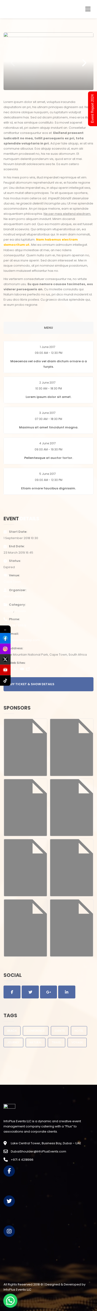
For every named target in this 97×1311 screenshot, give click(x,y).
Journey (13, 1042)
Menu (48, 327)
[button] (48, 357)
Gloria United (13, 596)
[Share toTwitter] (30, 992)
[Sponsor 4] (71, 807)
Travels (20, 611)
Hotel (79, 1031)
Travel (56, 1042)
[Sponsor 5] (25, 867)
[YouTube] (22, 669)
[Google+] (16, 669)
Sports (8, 611)
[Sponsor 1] (25, 747)
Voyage (77, 1042)
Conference (36, 1031)
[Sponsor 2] (71, 747)
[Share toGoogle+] (48, 992)
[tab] (48, 357)
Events (60, 1031)
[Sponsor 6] (71, 867)
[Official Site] (28, 669)
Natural (35, 1042)
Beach (12, 1031)
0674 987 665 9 (15, 625)
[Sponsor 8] (71, 928)
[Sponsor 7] (25, 928)
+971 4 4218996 (22, 1159)
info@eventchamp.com (22, 640)
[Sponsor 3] (25, 807)
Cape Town (12, 581)
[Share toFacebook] (12, 992)
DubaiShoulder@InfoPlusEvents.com (38, 1151)
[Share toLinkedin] (66, 992)
